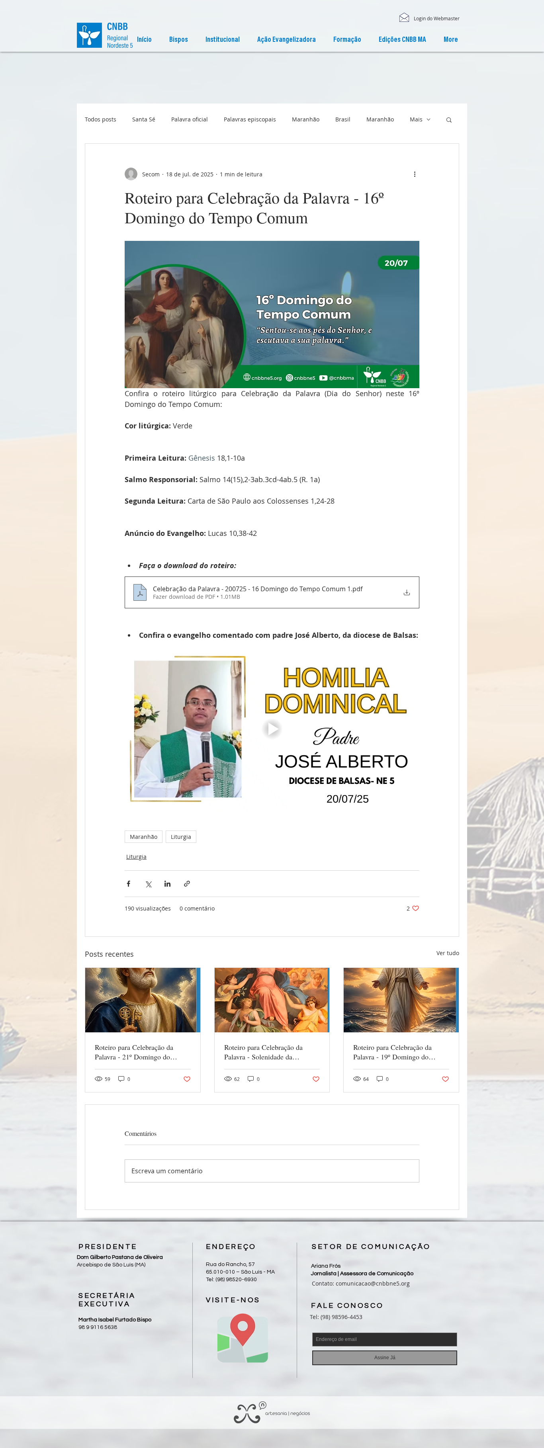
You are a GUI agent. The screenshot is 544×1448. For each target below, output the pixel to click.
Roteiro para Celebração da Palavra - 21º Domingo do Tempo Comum (134, 1051)
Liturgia (181, 836)
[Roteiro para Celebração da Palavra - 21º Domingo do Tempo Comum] (142, 1000)
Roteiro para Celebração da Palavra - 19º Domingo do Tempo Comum (392, 1051)
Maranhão (305, 119)
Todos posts (100, 119)
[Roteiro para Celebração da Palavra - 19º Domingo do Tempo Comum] (401, 1000)
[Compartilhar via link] (187, 883)
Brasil (342, 119)
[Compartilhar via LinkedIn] (167, 883)
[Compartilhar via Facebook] (128, 883)
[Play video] (272, 729)
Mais (416, 119)
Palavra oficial (189, 119)
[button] (223, 40)
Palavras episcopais (250, 119)
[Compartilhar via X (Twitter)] (148, 883)
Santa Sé (143, 119)
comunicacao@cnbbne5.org (373, 1283)
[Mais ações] (414, 174)
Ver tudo (447, 953)
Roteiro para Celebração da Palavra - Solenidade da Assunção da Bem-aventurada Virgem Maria (266, 1051)
